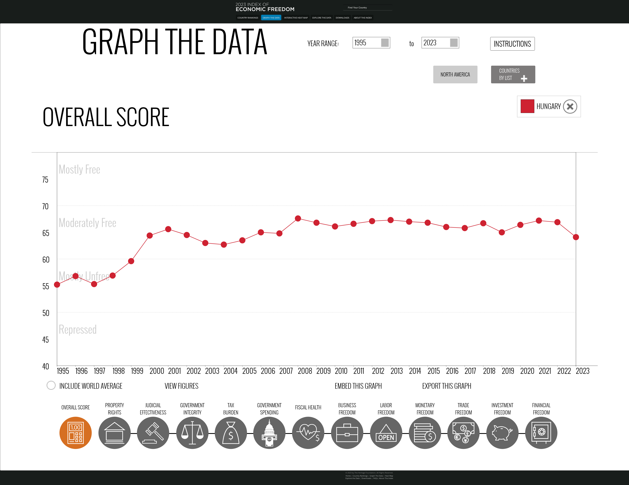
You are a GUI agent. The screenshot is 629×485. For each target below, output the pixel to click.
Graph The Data (271, 17)
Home (348, 476)
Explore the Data (352, 478)
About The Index (363, 17)
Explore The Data (321, 17)
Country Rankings (248, 17)
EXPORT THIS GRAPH (446, 386)
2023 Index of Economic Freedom (265, 7)
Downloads (342, 17)
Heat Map (389, 476)
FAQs (375, 478)
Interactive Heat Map (296, 17)
